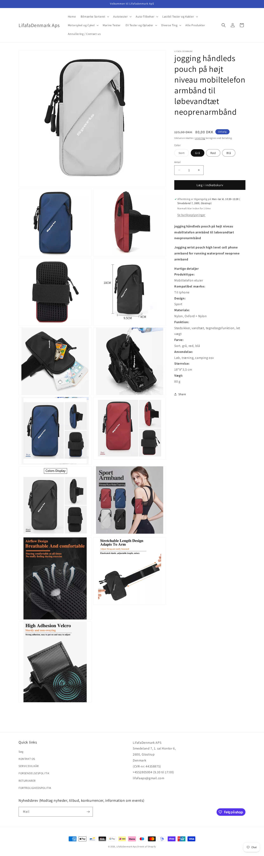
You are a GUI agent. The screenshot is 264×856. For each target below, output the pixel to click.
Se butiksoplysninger (191, 214)
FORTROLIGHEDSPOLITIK (35, 788)
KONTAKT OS (27, 759)
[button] (94, 16)
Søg (21, 751)
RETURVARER (27, 781)
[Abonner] (88, 812)
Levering (200, 137)
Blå (228, 153)
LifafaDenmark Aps (127, 846)
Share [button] (182, 394)
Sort (184, 153)
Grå (197, 153)
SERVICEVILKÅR (29, 766)
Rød (213, 153)
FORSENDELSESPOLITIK (34, 773)
